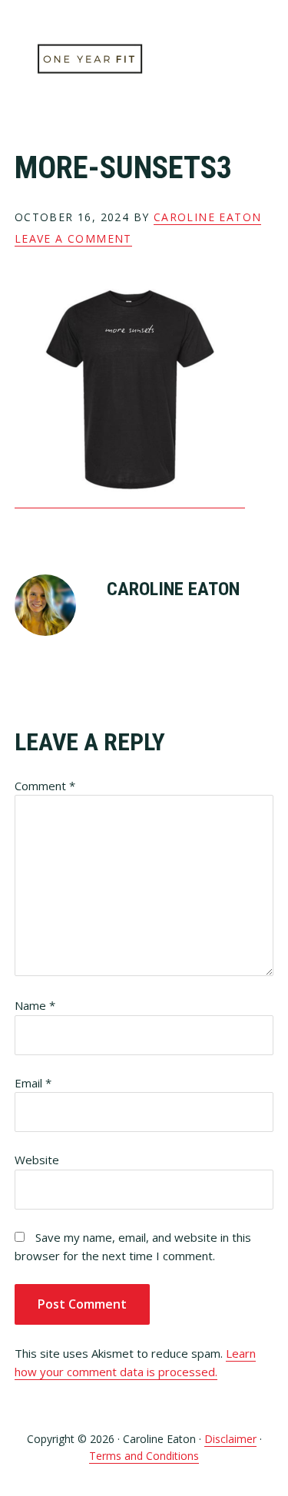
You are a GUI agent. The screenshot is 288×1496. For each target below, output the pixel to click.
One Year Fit (91, 59)
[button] (263, 59)
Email (33, 1083)
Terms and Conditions (144, 1455)
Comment (45, 785)
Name (35, 1005)
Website (37, 1159)
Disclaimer (230, 1438)
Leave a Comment (73, 238)
